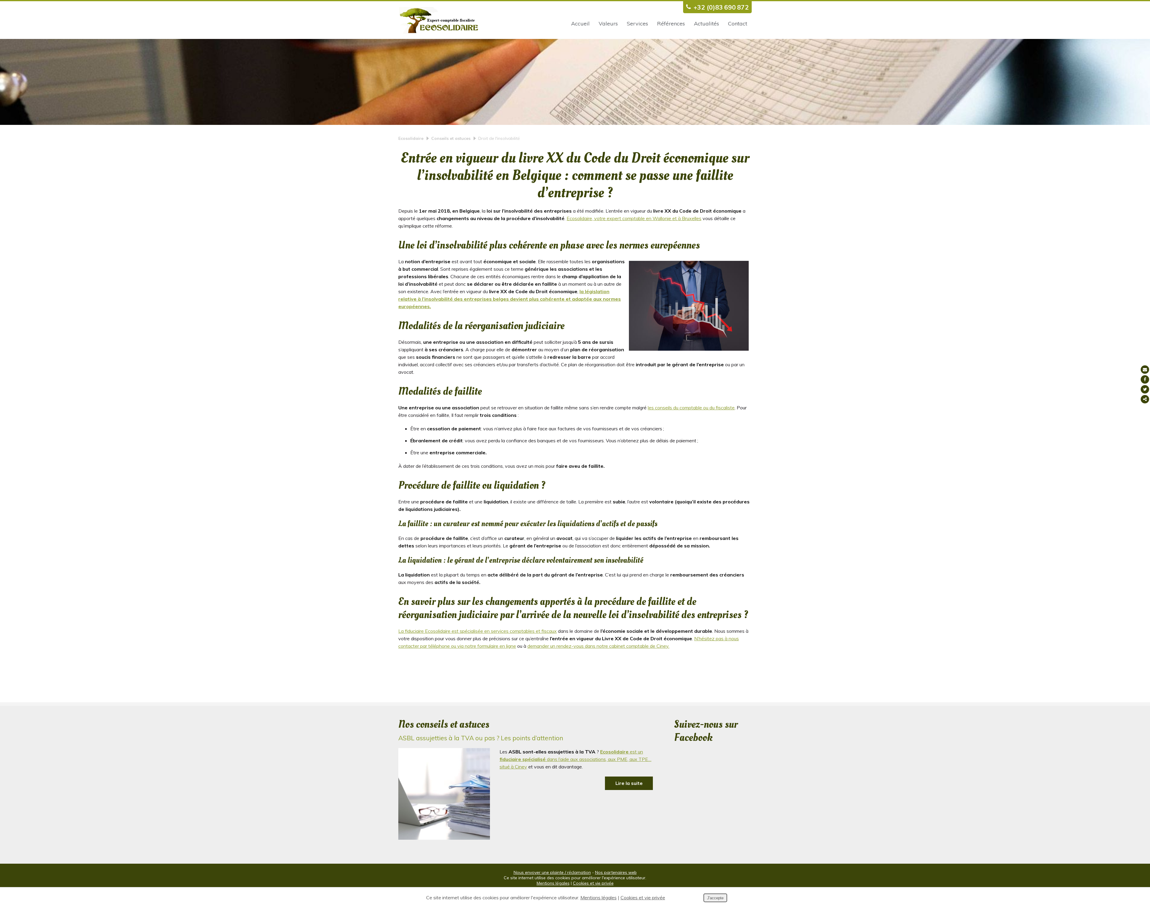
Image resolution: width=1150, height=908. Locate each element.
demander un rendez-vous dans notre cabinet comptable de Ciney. (598, 646)
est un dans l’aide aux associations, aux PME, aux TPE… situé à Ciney (575, 759)
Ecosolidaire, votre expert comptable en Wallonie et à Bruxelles (634, 218)
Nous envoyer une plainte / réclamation (552, 872)
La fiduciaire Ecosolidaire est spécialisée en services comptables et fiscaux (477, 631)
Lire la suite (629, 783)
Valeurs (608, 23)
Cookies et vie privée (593, 883)
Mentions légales (553, 883)
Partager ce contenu (1145, 399)
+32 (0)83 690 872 (721, 7)
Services (637, 23)
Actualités (706, 23)
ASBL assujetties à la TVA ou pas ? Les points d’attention (480, 738)
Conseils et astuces (450, 138)
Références (671, 23)
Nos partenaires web (616, 872)
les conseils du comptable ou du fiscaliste (691, 408)
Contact (737, 23)
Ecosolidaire (410, 138)
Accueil (580, 23)
